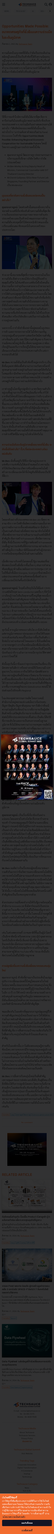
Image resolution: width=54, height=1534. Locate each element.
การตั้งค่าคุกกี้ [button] (27, 1530)
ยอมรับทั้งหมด (27, 1523)
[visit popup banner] (27, 766)
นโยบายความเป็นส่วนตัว (14, 1516)
